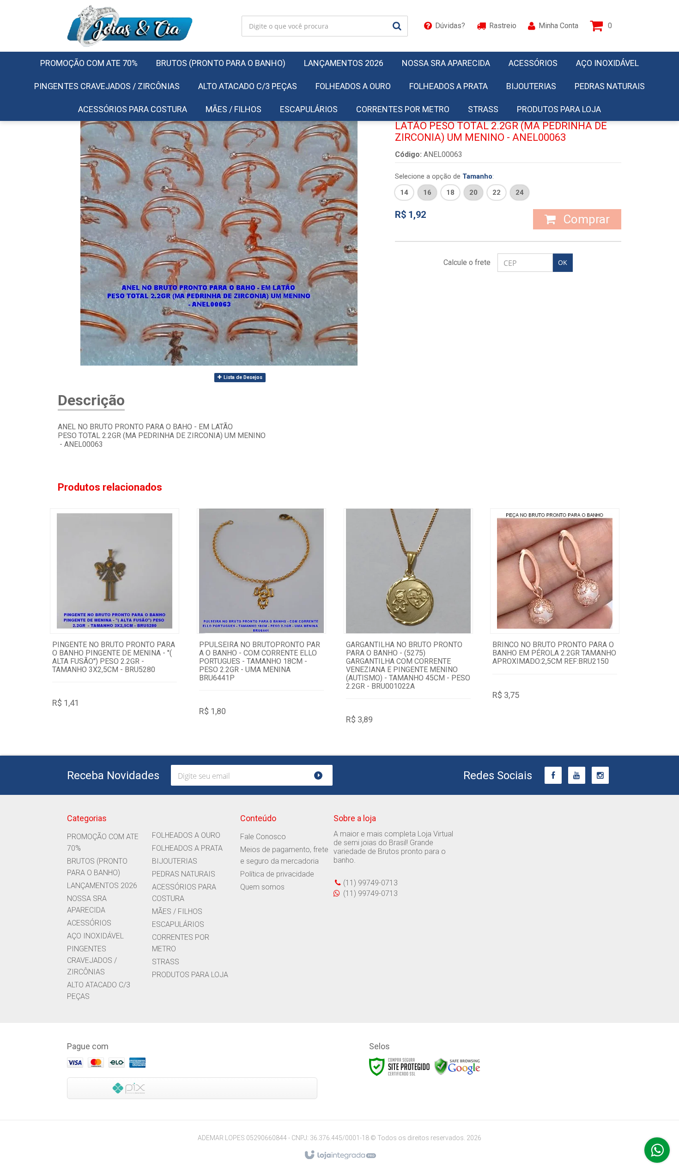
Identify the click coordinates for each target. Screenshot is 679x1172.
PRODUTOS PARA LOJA (190, 974)
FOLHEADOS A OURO (186, 835)
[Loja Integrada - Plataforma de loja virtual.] (339, 1155)
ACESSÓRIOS (89, 923)
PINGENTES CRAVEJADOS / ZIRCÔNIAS (92, 960)
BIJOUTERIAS (174, 861)
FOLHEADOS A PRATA (187, 848)
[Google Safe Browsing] (457, 1066)
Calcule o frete (467, 262)
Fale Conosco (263, 836)
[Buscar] (397, 26)
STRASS (165, 961)
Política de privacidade (277, 874)
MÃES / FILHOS (177, 911)
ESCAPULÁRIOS (178, 924)
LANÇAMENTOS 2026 (102, 885)
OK (562, 262)
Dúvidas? (450, 25)
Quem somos (262, 887)
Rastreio (502, 25)
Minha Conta (558, 25)
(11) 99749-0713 (370, 882)
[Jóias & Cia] (130, 26)
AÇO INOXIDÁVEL (95, 936)
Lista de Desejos (242, 377)
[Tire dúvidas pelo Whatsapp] (657, 1150)
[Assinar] (322, 775)
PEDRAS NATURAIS (183, 874)
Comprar (585, 219)
